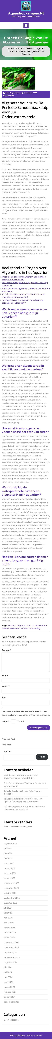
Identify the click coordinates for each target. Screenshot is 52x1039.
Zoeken (7, 751)
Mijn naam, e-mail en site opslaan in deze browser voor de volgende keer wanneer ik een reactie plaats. (26, 713)
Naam (5, 675)
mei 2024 (8, 977)
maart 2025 (9, 927)
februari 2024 (10, 992)
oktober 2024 (10, 952)
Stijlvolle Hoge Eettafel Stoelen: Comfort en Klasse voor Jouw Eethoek (24, 808)
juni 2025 (8, 912)
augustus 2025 (10, 903)
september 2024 (12, 957)
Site (4, 697)
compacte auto (23, 625)
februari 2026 (10, 873)
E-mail (5, 686)
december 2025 (11, 883)
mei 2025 (8, 917)
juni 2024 (8, 972)
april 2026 (8, 863)
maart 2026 (9, 868)
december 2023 (11, 1002)
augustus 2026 (10, 843)
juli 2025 (7, 908)
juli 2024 (7, 967)
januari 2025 (9, 937)
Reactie (6, 650)
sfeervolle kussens (11, 628)
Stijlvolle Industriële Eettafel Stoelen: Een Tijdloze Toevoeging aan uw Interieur (23, 800)
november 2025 (11, 888)
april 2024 (8, 982)
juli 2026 (7, 848)
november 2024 (11, 947)
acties (11, 625)
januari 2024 (9, 997)
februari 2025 (10, 932)
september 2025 (12, 898)
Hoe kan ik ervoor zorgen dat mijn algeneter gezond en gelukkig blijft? (23, 301)
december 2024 (11, 942)
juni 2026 (8, 853)
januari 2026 (9, 878)
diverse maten (40, 625)
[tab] (26, 25)
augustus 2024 (10, 962)
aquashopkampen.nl (26, 13)
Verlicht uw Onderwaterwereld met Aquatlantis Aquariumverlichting (21, 777)
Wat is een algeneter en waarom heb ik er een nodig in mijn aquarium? (24, 278)
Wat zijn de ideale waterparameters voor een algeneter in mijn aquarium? (23, 296)
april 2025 (8, 922)
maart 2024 (9, 987)
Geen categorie (35, 48)
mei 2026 (8, 858)
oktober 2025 (10, 893)
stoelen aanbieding (30, 628)
